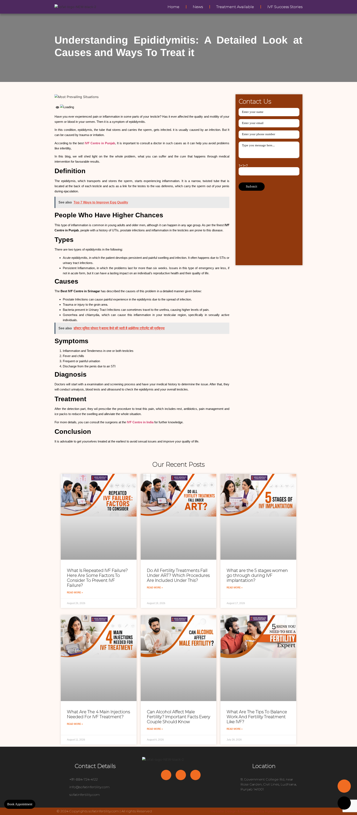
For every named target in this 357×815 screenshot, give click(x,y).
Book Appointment (19, 804)
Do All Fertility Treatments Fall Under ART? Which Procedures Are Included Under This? (178, 575)
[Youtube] (181, 775)
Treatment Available (235, 7)
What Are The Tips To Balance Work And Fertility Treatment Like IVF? (257, 716)
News (198, 7)
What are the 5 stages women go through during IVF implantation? (257, 575)
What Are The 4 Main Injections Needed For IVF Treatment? (98, 714)
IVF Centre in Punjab (100, 143)
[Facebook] (166, 775)
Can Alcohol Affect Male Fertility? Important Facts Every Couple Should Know (178, 716)
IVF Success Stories (284, 7)
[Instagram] (195, 775)
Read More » (75, 592)
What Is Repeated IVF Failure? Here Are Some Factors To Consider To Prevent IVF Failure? (97, 578)
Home (173, 7)
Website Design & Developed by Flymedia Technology (255, 811)
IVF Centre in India (140, 422)
